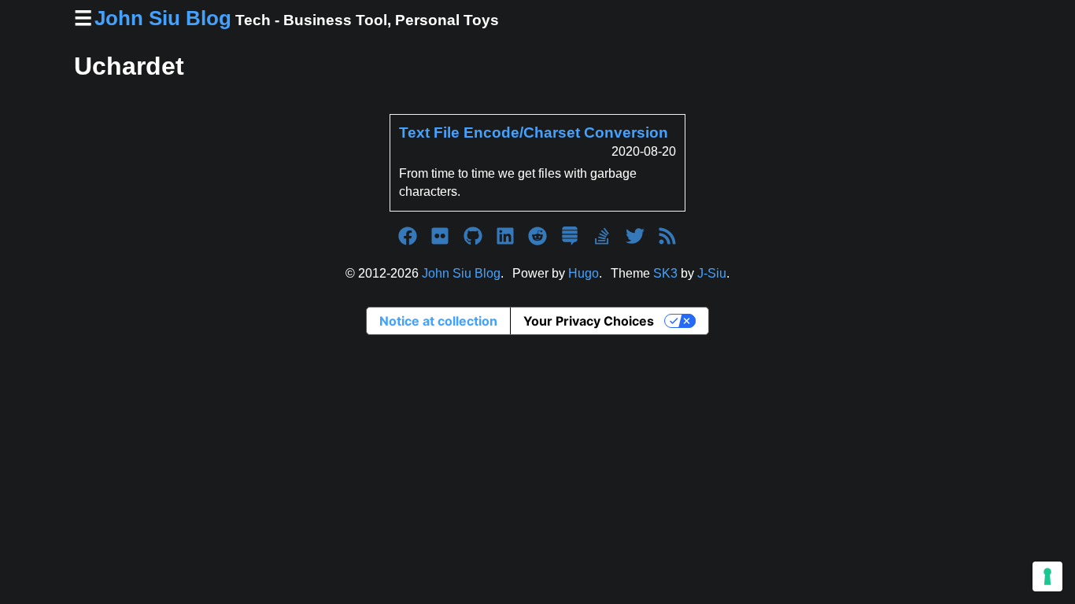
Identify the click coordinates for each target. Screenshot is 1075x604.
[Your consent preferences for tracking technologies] (1047, 576)
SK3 (665, 273)
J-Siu (711, 273)
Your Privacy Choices (588, 321)
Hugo (583, 273)
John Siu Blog (461, 273)
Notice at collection (438, 321)
